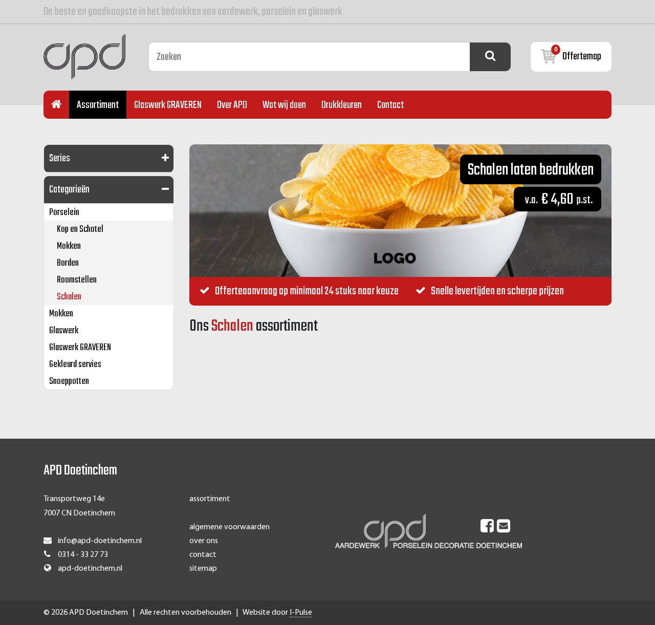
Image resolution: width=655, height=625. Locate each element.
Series (59, 158)
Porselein (64, 212)
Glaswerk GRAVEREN (168, 105)
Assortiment (98, 105)
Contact (390, 105)
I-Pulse (301, 613)
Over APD (232, 105)
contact (202, 555)
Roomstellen (77, 280)
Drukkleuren (341, 105)
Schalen (69, 297)
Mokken (69, 246)
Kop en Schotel (80, 229)
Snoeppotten (69, 381)
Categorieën (69, 190)
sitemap (203, 569)
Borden (68, 263)
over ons (203, 541)
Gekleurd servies (75, 364)
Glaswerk (63, 331)
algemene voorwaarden (229, 527)
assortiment (209, 499)
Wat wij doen (284, 105)
